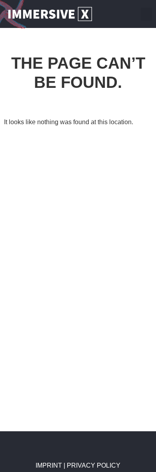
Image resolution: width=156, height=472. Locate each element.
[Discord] (131, 14)
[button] (146, 14)
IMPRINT (50, 465)
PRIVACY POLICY (93, 465)
